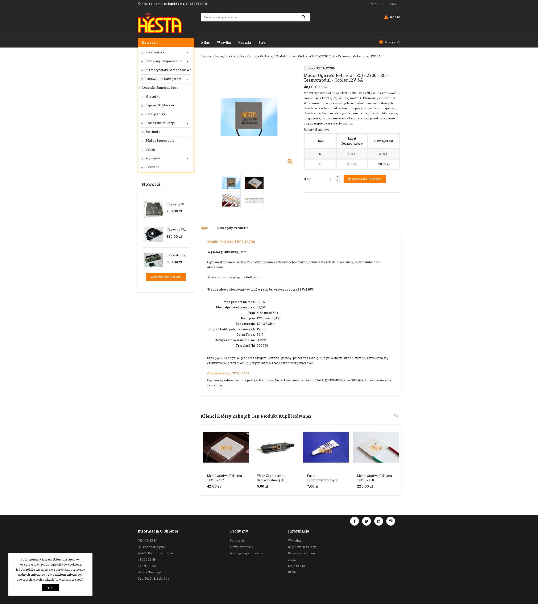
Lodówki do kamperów (167, 79)
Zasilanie (152, 132)
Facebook (354, 521)
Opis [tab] (204, 227)
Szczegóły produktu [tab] (232, 227)
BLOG (292, 572)
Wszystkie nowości (166, 277)
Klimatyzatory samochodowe (168, 70)
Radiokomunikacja (167, 123)
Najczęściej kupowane (246, 553)
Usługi (150, 149)
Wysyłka (224, 43)
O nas (205, 43)
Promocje (237, 541)
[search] (306, 17)
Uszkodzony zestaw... (182, 255)
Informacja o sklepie (158, 531)
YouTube (378, 521)
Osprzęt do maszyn (159, 105)
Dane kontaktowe (301, 553)
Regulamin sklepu (302, 547)
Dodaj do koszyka (365, 179)
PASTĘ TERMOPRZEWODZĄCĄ (340, 380)
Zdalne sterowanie (159, 141)
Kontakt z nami (150, 4)
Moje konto (296, 566)
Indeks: (310, 68)
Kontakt (244, 43)
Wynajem (167, 158)
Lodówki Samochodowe (160, 88)
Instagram (390, 521)
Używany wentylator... (183, 230)
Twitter (366, 521)
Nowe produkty (241, 547)
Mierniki (152, 96)
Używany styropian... (182, 204)
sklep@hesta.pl (176, 4)
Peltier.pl (253, 277)
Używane (152, 167)
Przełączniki (155, 114)
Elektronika (167, 52)
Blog (262, 43)
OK (50, 588)
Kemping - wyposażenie (167, 61)
